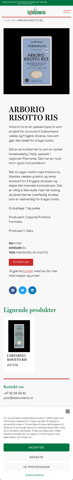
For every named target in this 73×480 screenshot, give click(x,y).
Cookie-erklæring (34, 475)
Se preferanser (36, 466)
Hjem (7, 21)
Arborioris (24, 253)
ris (34, 253)
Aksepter (36, 447)
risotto (42, 253)
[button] (67, 411)
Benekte (36, 457)
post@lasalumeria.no (18, 398)
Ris (14, 21)
